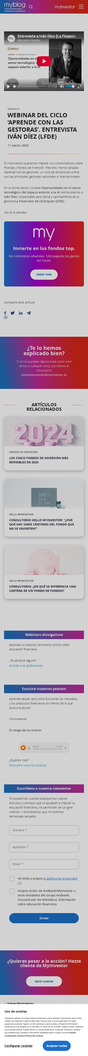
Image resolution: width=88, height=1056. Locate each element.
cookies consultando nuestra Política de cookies (40, 1034)
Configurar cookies (18, 1046)
